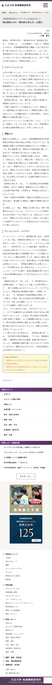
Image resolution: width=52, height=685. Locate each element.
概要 (7, 565)
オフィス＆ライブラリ (14, 569)
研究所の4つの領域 (13, 576)
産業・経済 (8, 420)
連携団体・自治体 (13, 665)
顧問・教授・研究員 (14, 657)
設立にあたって (11, 561)
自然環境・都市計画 (11, 430)
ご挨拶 (8, 558)
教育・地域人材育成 (11, 414)
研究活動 (9, 585)
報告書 (8, 579)
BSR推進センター (12, 607)
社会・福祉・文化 (10, 425)
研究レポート (13, 12)
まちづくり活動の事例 (12, 399)
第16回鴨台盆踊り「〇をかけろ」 (16, 462)
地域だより (8, 404)
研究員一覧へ (26, 476)
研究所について (12, 554)
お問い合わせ (10, 669)
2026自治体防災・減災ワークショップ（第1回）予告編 (24, 468)
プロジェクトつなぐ (13, 588)
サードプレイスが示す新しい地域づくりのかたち (22, 447)
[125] (26, 542)
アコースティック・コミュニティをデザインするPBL (24, 452)
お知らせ (7, 394)
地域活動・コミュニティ (13, 409)
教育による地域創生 (13, 610)
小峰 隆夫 (45, 36)
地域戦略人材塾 (11, 592)
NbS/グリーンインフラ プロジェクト (19, 603)
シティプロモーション (14, 599)
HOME (4, 12)
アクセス (9, 572)
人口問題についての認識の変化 (15, 457)
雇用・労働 (8, 435)
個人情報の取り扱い (13, 673)
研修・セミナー (11, 614)
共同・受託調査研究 (14, 661)
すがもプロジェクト (13, 596)
